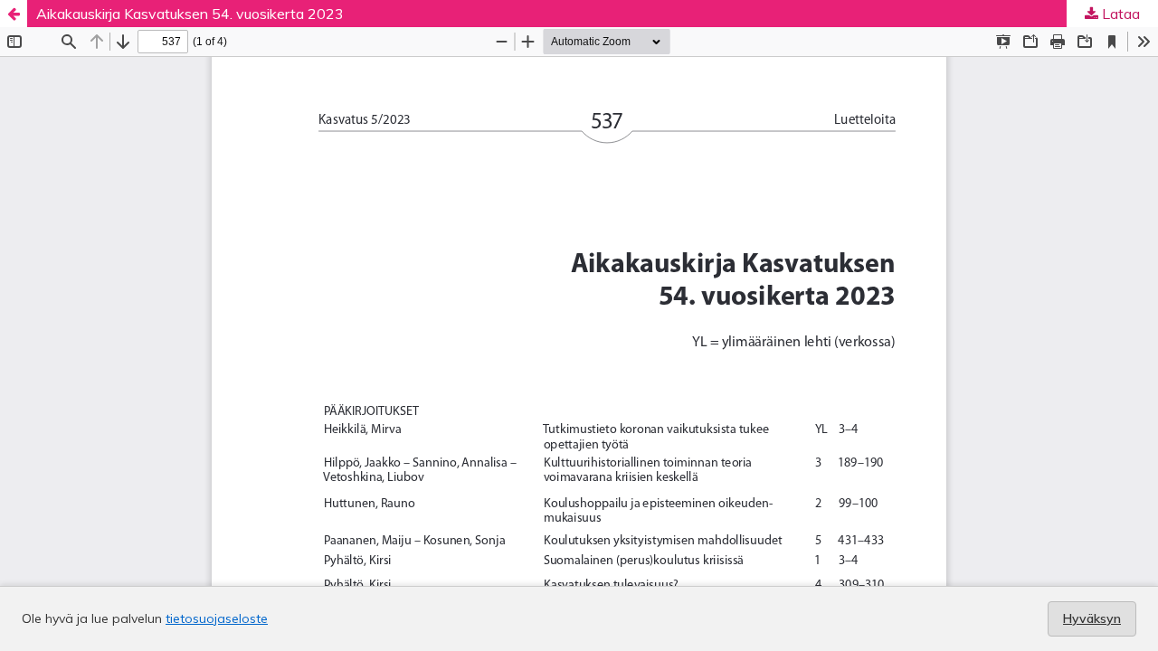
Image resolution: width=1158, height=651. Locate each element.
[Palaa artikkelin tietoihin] (13, 13)
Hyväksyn (1092, 618)
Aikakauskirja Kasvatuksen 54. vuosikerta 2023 (190, 14)
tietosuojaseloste (217, 618)
